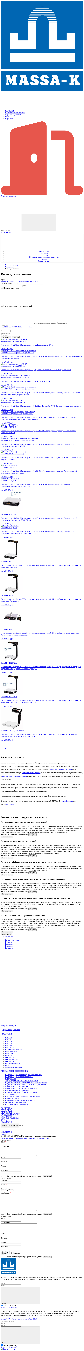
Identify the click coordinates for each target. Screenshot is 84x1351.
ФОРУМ (4, 1120)
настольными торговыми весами (14, 776)
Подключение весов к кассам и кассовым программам (25, 1085)
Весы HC (8, 1040)
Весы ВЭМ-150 (11, 1051)
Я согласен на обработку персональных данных (24, 1176)
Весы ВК (8, 1045)
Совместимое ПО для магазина (17, 1087)
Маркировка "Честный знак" (16, 1102)
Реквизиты (9, 948)
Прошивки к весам (12, 1098)
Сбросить (15, 337)
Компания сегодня (12, 940)
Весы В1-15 (9, 1047)
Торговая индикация (8, 281)
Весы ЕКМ (9, 1053)
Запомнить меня (10, 1305)
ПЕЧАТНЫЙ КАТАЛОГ (10, 1114)
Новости (8, 942)
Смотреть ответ (7, 837)
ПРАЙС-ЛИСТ (6, 1112)
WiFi (18, 327)
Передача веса (10, 1079)
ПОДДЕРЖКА (6, 1108)
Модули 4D (9, 1061)
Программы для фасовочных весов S (19, 1077)
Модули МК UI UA (12, 1059)
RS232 (3, 327)
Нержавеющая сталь (11, 288)
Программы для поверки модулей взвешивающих (23, 1075)
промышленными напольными (60, 769)
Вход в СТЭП (6, 1319)
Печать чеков (34, 281)
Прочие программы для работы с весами (20, 1100)
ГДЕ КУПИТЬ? (6, 1110)
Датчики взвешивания (13, 1067)
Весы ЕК (8, 1055)
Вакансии (9, 946)
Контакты (9, 944)
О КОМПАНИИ (7, 936)
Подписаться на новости (10, 1125)
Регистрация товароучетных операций (18, 306)
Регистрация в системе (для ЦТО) (24, 1319)
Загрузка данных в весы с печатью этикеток (21, 1081)
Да (30, 834)
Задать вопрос (6, 934)
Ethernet (9, 327)
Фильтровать (6, 337)
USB (14, 327)
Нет (34, 834)
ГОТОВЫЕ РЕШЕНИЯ (10, 1118)
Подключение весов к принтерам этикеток (21, 1092)
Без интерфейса (26, 327)
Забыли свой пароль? (9, 1307)
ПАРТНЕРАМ (6, 1116)
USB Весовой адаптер (13, 1049)
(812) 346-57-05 (6, 232)
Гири (7, 1065)
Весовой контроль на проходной (17, 1090)
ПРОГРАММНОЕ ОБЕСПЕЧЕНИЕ (14, 1071)
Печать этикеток (23, 281)
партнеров (10, 804)
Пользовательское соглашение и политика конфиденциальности (25, 1138)
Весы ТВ (8, 1042)
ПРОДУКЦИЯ (6, 1034)
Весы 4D (8, 1043)
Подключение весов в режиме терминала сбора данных (26, 1083)
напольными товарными (31, 773)
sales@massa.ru (67, 801)
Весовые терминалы (12, 1063)
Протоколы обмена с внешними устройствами (22, 1096)
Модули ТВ (9, 1057)
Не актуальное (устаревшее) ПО (17, 1104)
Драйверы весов (11, 1094)
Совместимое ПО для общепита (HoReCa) (21, 1088)
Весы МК (8, 1038)
